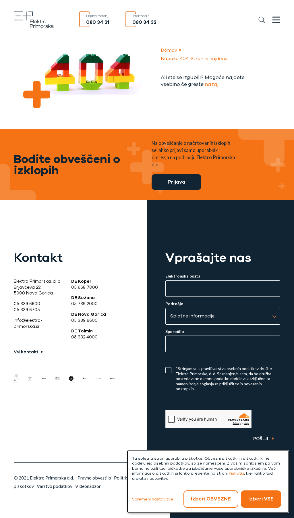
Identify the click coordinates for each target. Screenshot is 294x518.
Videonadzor (88, 486)
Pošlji (260, 438)
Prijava (176, 182)
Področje (174, 303)
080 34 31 (97, 22)
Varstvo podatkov (54, 486)
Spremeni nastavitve (152, 499)
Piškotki (236, 473)
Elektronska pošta (182, 276)
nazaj (211, 84)
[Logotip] (34, 19)
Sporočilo (174, 331)
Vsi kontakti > (28, 352)
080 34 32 (144, 22)
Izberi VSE (261, 498)
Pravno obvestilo (94, 477)
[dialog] (207, 481)
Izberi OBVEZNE (211, 498)
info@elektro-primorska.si (28, 323)
